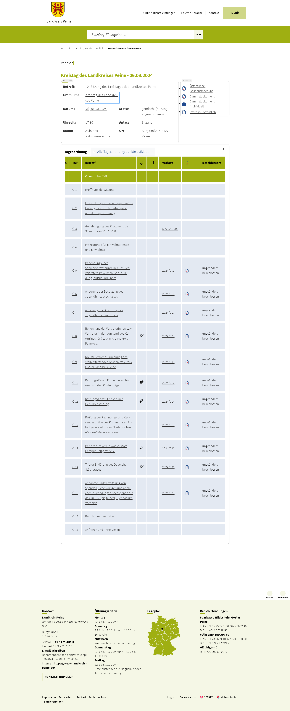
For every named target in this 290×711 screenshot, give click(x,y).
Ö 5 (74, 270)
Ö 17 (75, 530)
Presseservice (187, 697)
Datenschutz (66, 697)
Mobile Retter (229, 697)
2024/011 (168, 294)
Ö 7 (74, 312)
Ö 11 (75, 401)
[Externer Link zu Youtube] (246, 697)
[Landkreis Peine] (66, 648)
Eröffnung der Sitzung (99, 190)
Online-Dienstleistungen (159, 13)
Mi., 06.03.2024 (96, 109)
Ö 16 (75, 516)
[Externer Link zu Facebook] (239, 697)
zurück (270, 597)
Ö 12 (75, 425)
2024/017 (168, 312)
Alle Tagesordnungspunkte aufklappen (125, 152)
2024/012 (168, 383)
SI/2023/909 (170, 229)
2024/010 (168, 425)
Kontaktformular (59, 677)
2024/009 (168, 362)
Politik (100, 48)
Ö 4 (74, 247)
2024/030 (168, 448)
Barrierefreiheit (53, 701)
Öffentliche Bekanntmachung (201, 88)
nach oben (282, 597)
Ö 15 (75, 493)
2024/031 (168, 467)
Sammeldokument (202, 96)
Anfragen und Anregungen (102, 530)
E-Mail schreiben (53, 651)
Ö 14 (75, 467)
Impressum (49, 697)
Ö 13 (75, 448)
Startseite (66, 48)
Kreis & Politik (84, 48)
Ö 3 (74, 229)
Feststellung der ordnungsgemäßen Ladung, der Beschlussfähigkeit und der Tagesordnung (109, 208)
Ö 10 (75, 383)
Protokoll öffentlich (203, 112)
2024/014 (168, 401)
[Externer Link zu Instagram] (242, 697)
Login (170, 697)
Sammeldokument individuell (202, 103)
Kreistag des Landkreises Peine (101, 97)
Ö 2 (74, 208)
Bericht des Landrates (99, 516)
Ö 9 (74, 362)
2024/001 (168, 270)
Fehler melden (98, 697)
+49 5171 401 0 (63, 642)
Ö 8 (74, 336)
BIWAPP (208, 697)
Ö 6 (74, 294)
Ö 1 (74, 190)
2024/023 (168, 493)
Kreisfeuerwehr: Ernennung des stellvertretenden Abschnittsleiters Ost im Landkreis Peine (108, 362)
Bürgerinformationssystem (124, 48)
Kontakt (214, 13)
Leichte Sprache (192, 13)
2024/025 (168, 336)
